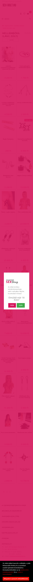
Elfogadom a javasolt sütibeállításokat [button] (16, 578)
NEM (12, 305)
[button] (12, 574)
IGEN (21, 305)
